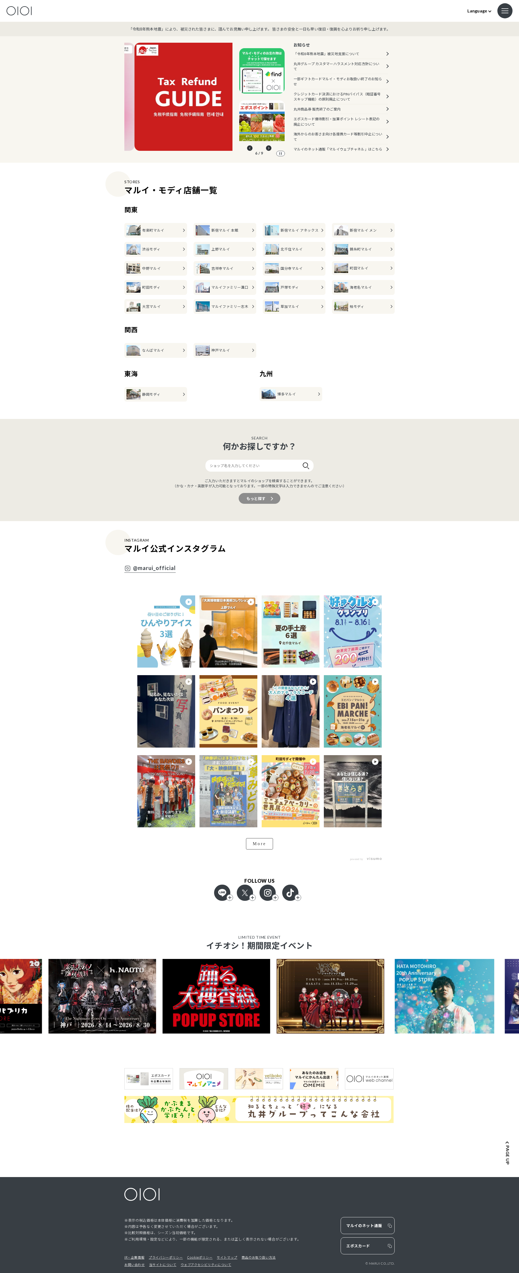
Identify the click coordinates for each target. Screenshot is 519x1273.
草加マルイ (290, 306)
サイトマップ (227, 1257)
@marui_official (154, 568)
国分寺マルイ (292, 268)
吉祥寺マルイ (222, 268)
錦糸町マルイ (361, 249)
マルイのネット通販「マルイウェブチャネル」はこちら (338, 149)
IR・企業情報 (134, 1257)
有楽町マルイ (153, 230)
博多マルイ (286, 393)
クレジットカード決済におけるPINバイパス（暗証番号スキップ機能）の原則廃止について (337, 96)
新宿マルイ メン (363, 230)
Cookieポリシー (199, 1257)
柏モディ (357, 306)
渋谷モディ (151, 249)
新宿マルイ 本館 (224, 230)
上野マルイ (220, 249)
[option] (178, 97)
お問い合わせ (134, 1264)
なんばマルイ (153, 350)
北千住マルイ (292, 249)
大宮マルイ (151, 306)
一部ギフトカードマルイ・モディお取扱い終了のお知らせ (338, 81)
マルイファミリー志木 (229, 306)
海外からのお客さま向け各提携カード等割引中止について (338, 136)
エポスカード (358, 1245)
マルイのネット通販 (364, 1225)
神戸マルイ (220, 350)
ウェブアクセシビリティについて (206, 1264)
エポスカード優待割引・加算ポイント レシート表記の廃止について (337, 121)
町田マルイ (359, 268)
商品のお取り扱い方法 (259, 1257)
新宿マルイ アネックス (299, 230)
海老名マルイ (361, 287)
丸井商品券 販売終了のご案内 (317, 109)
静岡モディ (151, 394)
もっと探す (256, 498)
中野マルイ (151, 268)
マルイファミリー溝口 (229, 287)
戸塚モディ (290, 287)
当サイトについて (163, 1264)
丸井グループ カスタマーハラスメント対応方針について (336, 66)
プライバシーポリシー (166, 1257)
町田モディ (151, 287)
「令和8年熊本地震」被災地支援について (326, 53)
